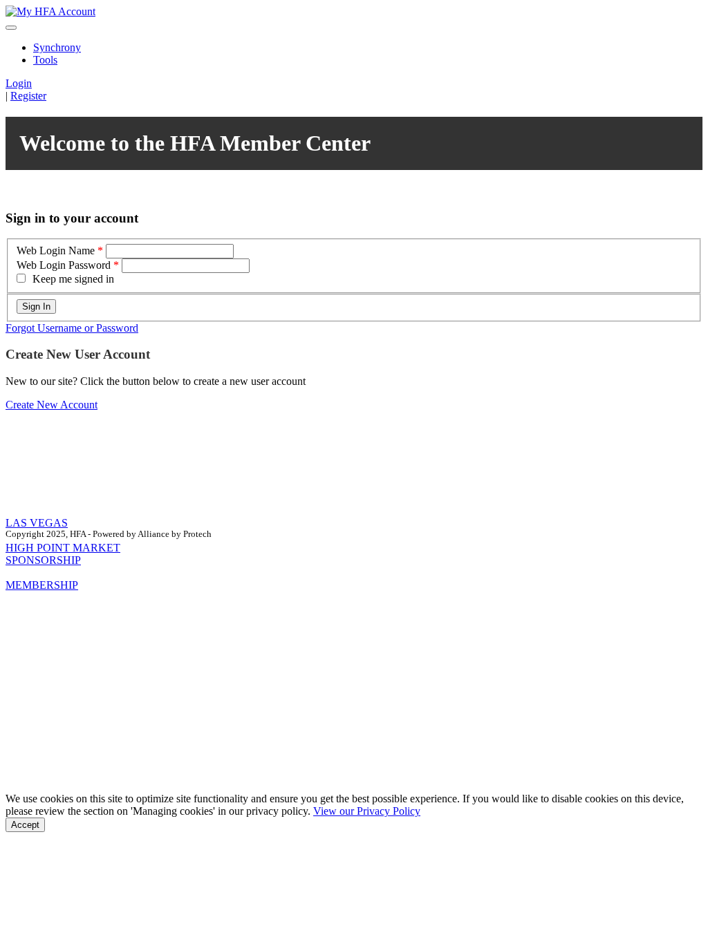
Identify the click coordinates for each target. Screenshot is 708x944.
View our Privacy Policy (366, 811)
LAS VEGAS (37, 523)
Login (19, 83)
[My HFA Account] (50, 11)
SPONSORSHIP (43, 560)
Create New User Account (78, 354)
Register (28, 96)
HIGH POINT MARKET (63, 548)
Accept (25, 825)
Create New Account (51, 404)
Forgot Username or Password (72, 328)
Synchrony (57, 47)
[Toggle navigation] (11, 28)
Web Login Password (64, 265)
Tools (45, 60)
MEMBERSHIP (42, 585)
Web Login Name (56, 250)
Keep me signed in (73, 279)
